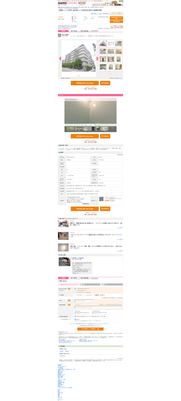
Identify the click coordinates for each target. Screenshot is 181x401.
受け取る (77, 319)
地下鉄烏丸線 (62, 355)
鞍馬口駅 (67, 351)
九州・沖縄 (60, 397)
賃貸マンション (61, 370)
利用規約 (90, 323)
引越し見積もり (61, 384)
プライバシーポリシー (99, 323)
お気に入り (98, 5)
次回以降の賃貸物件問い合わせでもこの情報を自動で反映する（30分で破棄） (91, 316)
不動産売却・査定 (61, 382)
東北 (59, 390)
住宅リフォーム (61, 381)
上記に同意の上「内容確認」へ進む (90, 328)
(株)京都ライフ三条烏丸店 (78, 258)
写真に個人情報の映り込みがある (65, 342)
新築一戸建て (60, 376)
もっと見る (119, 227)
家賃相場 (59, 373)
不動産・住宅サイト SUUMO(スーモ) (65, 369)
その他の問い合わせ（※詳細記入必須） (84, 292)
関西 (59, 394)
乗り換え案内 (73, 25)
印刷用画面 (107, 13)
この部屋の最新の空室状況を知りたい (83, 288)
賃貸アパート (60, 371)
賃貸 (79, 7)
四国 (59, 395)
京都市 (85, 7)
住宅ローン (60, 385)
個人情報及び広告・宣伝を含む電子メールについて (90, 325)
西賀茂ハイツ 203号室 (99, 7)
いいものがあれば (88, 295)
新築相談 (59, 383)
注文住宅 (59, 380)
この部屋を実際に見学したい (81, 290)
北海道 (59, 389)
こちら (121, 78)
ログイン (117, 5)
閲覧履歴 (104, 5)
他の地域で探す (82, 4)
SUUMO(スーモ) (121, 1)
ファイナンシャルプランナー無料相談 (65, 387)
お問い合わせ (60, 367)
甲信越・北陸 (60, 392)
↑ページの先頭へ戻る (119, 358)
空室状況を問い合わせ (116, 18)
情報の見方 (121, 154)
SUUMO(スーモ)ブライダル (67, 3)
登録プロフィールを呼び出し (117, 297)
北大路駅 (92, 7)
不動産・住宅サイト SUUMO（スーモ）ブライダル (67, 7)
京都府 (82, 7)
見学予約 (116, 21)
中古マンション (61, 375)
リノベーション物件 (61, 379)
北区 (89, 7)
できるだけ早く (79, 295)
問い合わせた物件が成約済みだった (65, 341)
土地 (59, 378)
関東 (59, 391)
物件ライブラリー (61, 386)
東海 (59, 393)
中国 (59, 396)
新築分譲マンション (61, 374)
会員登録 (111, 5)
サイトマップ (60, 364)
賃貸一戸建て (60, 372)
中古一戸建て (60, 377)
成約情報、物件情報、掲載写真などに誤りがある (88, 340)
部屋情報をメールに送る (97, 13)
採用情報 (61, 368)
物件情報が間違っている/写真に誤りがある (67, 340)
